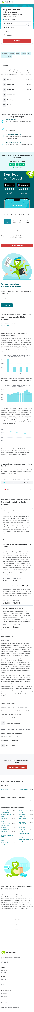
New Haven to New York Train (23, 811)
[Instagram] (2, 962)
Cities (3, 56)
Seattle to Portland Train (5, 839)
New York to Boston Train (22, 815)
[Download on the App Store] (9, 185)
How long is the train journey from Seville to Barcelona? (15, 545)
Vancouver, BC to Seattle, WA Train (5, 811)
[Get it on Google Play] (23, 185)
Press (2, 984)
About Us (3, 979)
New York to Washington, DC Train (5, 820)
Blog (2, 982)
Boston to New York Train (22, 819)
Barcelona (17, 929)
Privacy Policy (4, 1004)
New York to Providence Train (5, 832)
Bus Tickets (4, 970)
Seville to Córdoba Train (23, 790)
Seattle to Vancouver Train (6, 815)
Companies (4, 996)
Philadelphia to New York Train (24, 840)
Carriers (24, 53)
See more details (6, 325)
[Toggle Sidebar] (31, 2)
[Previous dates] (2, 221)
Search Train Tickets (17, 767)
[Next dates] (31, 221)
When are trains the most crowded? (13, 608)
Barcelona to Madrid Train (7, 801)
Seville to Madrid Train (5, 790)
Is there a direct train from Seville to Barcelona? (13, 512)
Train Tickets (17, 919)
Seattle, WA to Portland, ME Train (7, 836)
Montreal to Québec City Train (6, 843)
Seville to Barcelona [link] (17, 939)
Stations (9, 56)
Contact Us (4, 993)
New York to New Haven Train (23, 826)
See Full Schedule (17, 245)
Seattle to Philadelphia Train (5, 828)
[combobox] (17, 23)
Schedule (4, 53)
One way (7, 19)
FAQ (29, 53)
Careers (3, 987)
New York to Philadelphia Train (23, 823)
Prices (18, 53)
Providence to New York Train (23, 836)
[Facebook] (5, 962)
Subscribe (7, 305)
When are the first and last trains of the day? (15, 586)
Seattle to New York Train (22, 830)
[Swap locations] (28, 25)
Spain (17, 924)
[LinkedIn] (8, 962)
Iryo (4, 482)
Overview (11, 53)
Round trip (15, 19)
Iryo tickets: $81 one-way (8, 323)
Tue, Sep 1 (8, 31)
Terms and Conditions (6, 1002)
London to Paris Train (24, 833)
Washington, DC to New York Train (5, 824)
